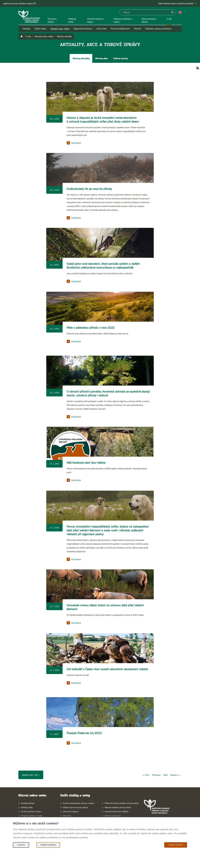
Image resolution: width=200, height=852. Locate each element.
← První (145, 775)
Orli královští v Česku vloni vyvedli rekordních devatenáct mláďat (107, 669)
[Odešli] (172, 12)
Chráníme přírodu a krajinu (31, 811)
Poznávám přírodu (28, 803)
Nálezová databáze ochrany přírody (118, 807)
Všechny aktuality (81, 58)
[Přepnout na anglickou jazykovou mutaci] (180, 12)
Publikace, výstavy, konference (158, 28)
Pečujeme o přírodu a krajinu (32, 816)
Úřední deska (40, 28)
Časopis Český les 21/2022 (84, 733)
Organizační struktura (83, 28)
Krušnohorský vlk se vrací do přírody (89, 188)
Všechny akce (101, 58)
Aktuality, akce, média (59, 28)
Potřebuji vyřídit (27, 807)
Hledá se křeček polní (113, 816)
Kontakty (26, 28)
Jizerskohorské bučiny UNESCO (116, 811)
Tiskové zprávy (120, 58)
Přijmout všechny (176, 845)
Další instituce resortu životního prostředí (176, 3)
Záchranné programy (71, 811)
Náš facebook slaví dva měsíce (86, 462)
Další (165, 775)
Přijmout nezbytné (48, 845)
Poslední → (175, 775)
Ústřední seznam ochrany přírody (75, 807)
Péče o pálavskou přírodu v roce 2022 (91, 327)
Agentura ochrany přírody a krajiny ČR (19, 3)
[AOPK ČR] (21, 36)
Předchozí (156, 775)
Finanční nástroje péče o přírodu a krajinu (78, 803)
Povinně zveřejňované (120, 28)
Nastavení (21, 845)
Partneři (137, 28)
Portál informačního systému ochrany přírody (122, 803)
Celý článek (76, 143)
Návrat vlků (67, 816)
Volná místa (101, 28)
